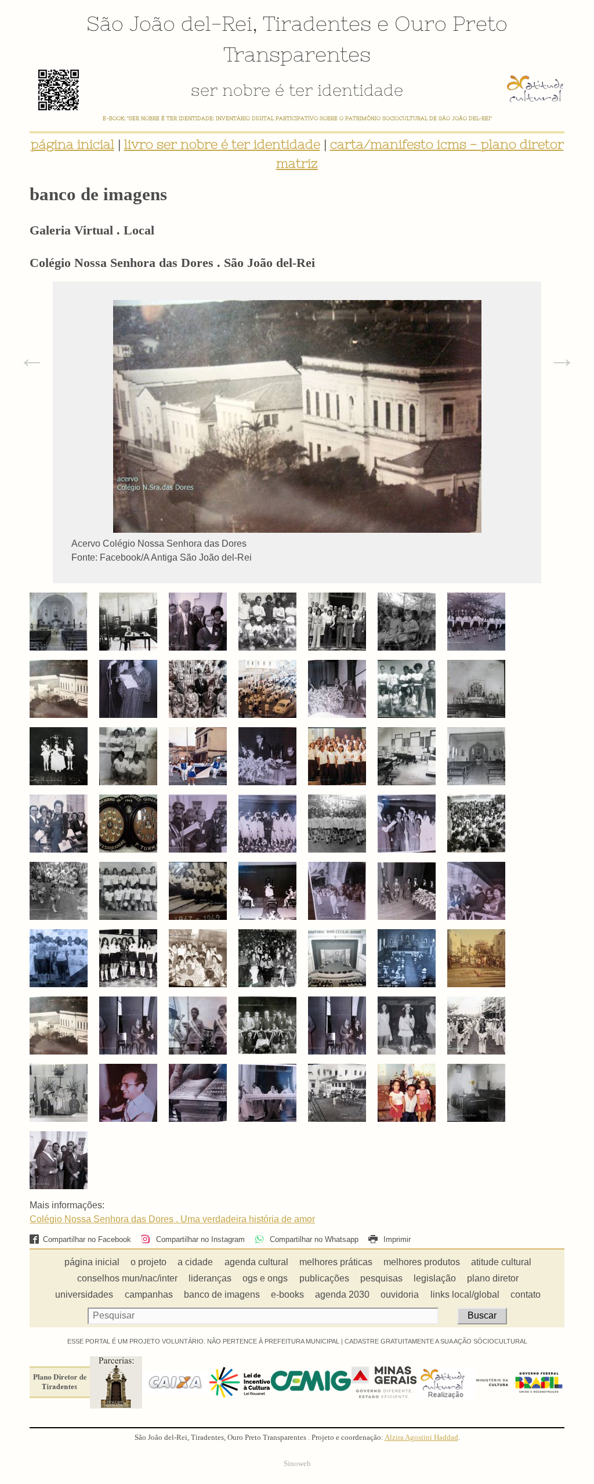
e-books (287, 1294)
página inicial (72, 144)
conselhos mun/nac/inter (127, 1278)
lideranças (210, 1278)
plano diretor (493, 1278)
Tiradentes (317, 23)
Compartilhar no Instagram (199, 1239)
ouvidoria (400, 1294)
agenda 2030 (342, 1294)
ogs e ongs (265, 1278)
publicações (324, 1278)
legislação (435, 1278)
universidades (84, 1294)
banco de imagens (222, 1294)
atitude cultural (501, 1262)
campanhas (149, 1294)
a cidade (195, 1262)
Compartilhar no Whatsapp (312, 1239)
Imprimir (396, 1239)
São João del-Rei (169, 23)
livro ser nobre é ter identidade (222, 144)
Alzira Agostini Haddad (421, 1438)
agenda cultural (256, 1262)
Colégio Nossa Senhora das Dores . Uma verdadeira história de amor (172, 1219)
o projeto (148, 1262)
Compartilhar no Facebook (87, 1239)
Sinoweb (297, 1464)
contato (525, 1294)
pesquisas (381, 1278)
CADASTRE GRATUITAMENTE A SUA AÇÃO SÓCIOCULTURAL (436, 1341)
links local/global (464, 1294)
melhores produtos (421, 1262)
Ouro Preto (451, 23)
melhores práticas (335, 1262)
